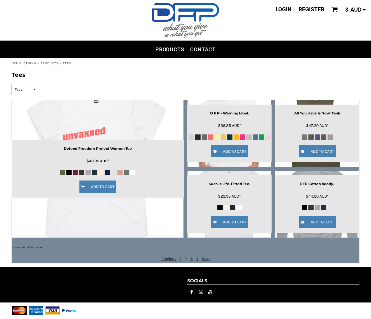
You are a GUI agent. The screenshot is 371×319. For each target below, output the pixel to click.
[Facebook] (192, 292)
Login (283, 9)
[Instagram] (201, 292)
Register (311, 9)
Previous (169, 258)
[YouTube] (210, 292)
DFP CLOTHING (24, 63)
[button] (335, 9)
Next (206, 258)
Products (50, 63)
